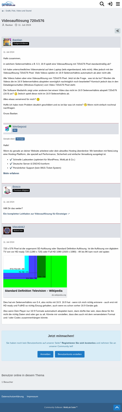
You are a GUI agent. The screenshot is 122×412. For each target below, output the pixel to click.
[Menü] (118, 4)
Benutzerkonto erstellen (70, 354)
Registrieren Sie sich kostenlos (79, 343)
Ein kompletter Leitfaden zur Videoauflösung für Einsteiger (35, 213)
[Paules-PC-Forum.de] (8, 4)
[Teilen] (117, 30)
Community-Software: (61, 407)
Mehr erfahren (11, 173)
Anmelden (45, 354)
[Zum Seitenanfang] (116, 407)
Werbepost (19, 126)
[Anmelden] (110, 4)
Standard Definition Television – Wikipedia (33, 290)
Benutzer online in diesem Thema (23, 375)
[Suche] (102, 4)
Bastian (9, 25)
